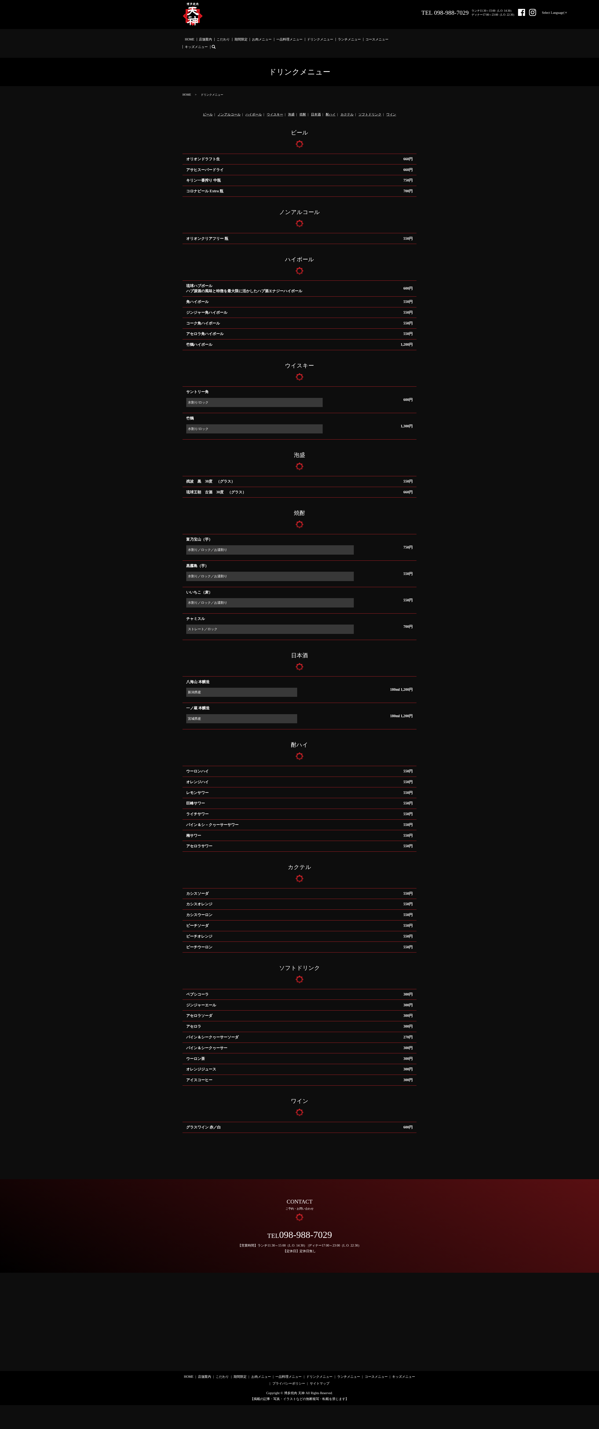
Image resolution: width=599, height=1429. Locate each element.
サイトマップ (319, 1383)
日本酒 (316, 114)
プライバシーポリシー (288, 1383)
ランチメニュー (349, 39)
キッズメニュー (196, 47)
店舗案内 (205, 39)
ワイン (391, 114)
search (216, 47)
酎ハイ (331, 114)
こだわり (223, 39)
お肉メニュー (262, 39)
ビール (208, 114)
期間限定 (241, 39)
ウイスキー (275, 114)
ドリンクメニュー (320, 39)
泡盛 (291, 114)
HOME (189, 39)
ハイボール (253, 114)
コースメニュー (376, 39)
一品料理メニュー (289, 39)
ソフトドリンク (369, 114)
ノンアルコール (229, 114)
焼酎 (303, 114)
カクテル (347, 114)
